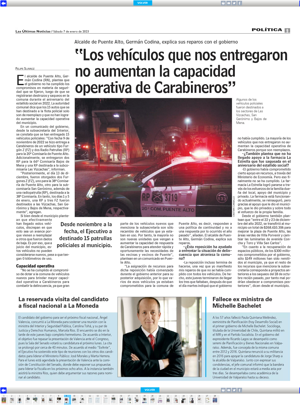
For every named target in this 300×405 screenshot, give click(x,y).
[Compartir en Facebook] (239, 4)
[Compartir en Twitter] (234, 4)
